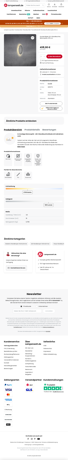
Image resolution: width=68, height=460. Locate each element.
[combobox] (35, 5)
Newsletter (28, 351)
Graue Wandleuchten (60, 244)
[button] (32, 37)
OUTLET (30, 18)
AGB (44, 346)
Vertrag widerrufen (11, 346)
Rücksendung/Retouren (11, 354)
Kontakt (6, 363)
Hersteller (48, 331)
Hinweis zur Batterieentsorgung (50, 442)
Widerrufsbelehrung (49, 354)
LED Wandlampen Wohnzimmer (40, 244)
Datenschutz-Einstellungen (17, 442)
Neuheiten (24, 14)
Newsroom (28, 369)
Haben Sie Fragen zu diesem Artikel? (52, 108)
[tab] (13, 129)
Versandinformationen (11, 360)
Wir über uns (29, 348)
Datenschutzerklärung (48, 327)
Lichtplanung (29, 364)
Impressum (47, 351)
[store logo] (13, 5)
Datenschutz (47, 348)
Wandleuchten (27, 30)
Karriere (28, 359)
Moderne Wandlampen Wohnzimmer (16, 244)
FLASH (52, 23)
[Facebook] (29, 439)
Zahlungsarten (8, 357)
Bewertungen (49, 129)
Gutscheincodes (30, 367)
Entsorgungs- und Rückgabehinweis (34, 444)
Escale (50, 84)
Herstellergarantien (10, 366)
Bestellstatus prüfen (10, 351)
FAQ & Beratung (9, 348)
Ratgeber (28, 374)
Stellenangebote (30, 361)
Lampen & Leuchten (9, 30)
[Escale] (10, 139)
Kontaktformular (18, 327)
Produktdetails (32, 129)
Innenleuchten (18, 30)
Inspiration (28, 372)
